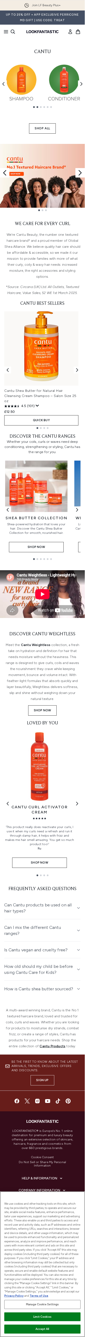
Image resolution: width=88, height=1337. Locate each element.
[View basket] (78, 31)
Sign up (42, 1080)
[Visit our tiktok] (58, 1101)
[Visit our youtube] (48, 1101)
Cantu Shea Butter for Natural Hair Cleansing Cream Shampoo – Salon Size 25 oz (40, 396)
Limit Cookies (42, 1316)
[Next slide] (80, 173)
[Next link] (77, 509)
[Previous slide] (4, 173)
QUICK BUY (41, 420)
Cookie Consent (42, 1157)
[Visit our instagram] (37, 1101)
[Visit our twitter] (27, 1101)
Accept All (42, 1329)
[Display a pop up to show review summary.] (37, 405)
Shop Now (42, 710)
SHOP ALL (42, 128)
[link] (70, 31)
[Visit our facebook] (17, 1101)
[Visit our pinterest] (68, 1101)
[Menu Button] (4, 31)
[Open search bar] (12, 31)
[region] (42, 1264)
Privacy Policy (13, 1295)
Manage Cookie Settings (42, 1304)
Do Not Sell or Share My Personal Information (42, 1164)
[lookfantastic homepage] (42, 31)
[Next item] (81, 84)
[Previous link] (7, 509)
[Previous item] (3, 84)
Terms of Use (39, 1295)
